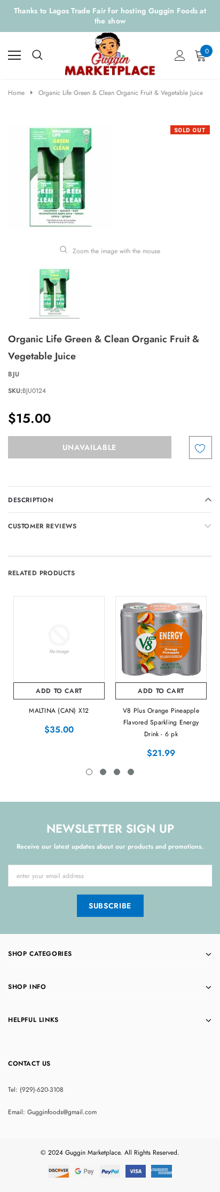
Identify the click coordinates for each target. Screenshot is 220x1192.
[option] (110, 177)
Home (16, 93)
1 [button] (89, 772)
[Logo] (110, 52)
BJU (14, 374)
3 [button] (117, 772)
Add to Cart (59, 691)
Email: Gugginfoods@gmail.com (52, 1112)
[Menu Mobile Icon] (14, 55)
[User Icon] (180, 55)
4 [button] (131, 772)
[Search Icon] (37, 55)
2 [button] (103, 772)
